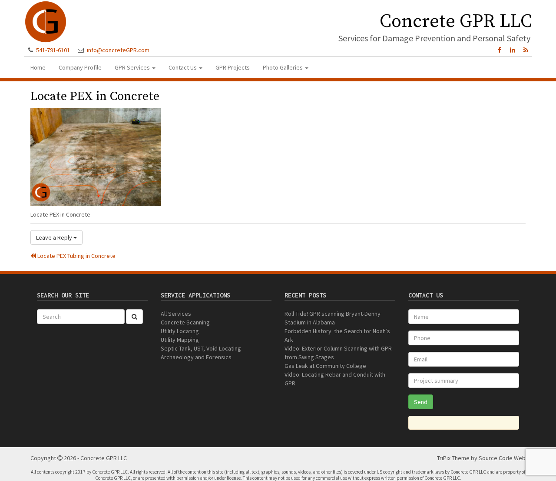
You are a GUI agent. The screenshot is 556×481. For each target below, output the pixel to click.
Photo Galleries (283, 67)
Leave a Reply (54, 237)
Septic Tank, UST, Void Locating (201, 348)
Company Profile (80, 67)
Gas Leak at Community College (325, 366)
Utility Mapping (180, 340)
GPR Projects (232, 67)
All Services (176, 313)
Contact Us (183, 67)
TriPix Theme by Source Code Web (481, 458)
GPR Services (133, 67)
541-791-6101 (53, 50)
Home (38, 67)
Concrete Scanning (185, 322)
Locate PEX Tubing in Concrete (76, 256)
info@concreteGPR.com (118, 50)
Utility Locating (180, 331)
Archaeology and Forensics (196, 357)
